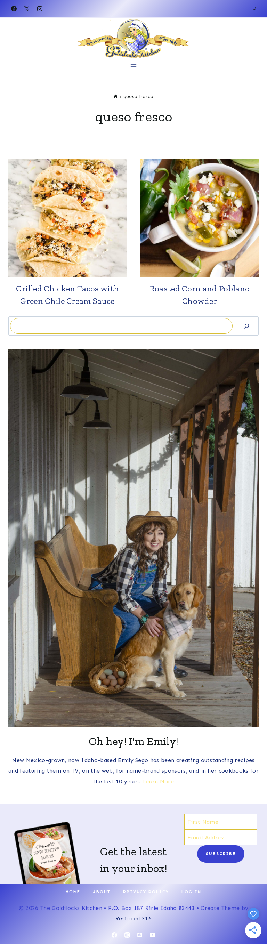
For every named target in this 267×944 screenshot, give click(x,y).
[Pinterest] (139, 935)
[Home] (115, 96)
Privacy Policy (146, 891)
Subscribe (221, 853)
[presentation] (67, 218)
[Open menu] (133, 66)
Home (73, 891)
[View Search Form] (254, 9)
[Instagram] (39, 8)
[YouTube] (152, 935)
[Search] (246, 326)
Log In (191, 891)
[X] (26, 8)
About (102, 891)
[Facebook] (13, 8)
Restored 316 (133, 918)
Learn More (158, 781)
